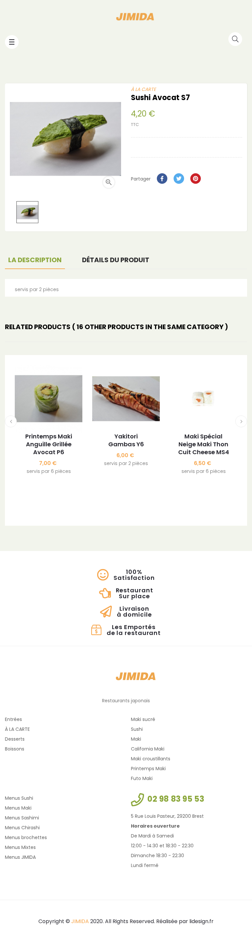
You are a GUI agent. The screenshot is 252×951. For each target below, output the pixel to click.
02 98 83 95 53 (175, 798)
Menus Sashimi (22, 817)
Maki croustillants (150, 758)
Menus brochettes (26, 837)
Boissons (14, 749)
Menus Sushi (19, 798)
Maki (136, 739)
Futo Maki (142, 778)
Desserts (15, 739)
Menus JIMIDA (20, 857)
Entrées (13, 719)
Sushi (137, 729)
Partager (162, 178)
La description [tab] (35, 259)
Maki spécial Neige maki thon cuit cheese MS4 (203, 444)
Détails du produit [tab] (115, 259)
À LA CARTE (143, 89)
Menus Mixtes (20, 847)
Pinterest (195, 178)
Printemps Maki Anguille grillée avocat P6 (48, 444)
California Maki (147, 749)
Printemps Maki (148, 768)
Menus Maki (18, 808)
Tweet (179, 178)
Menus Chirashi (22, 827)
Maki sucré (143, 719)
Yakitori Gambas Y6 (126, 440)
